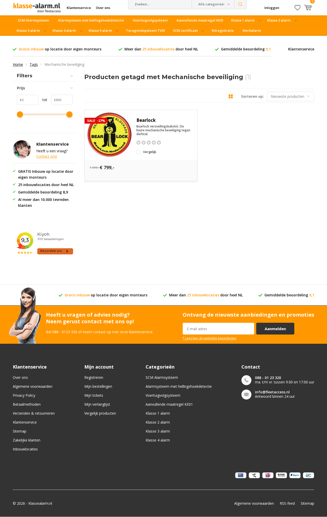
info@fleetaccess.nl (272, 392)
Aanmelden (275, 328)
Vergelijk (149, 152)
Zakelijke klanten (26, 440)
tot (42, 99)
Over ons (20, 377)
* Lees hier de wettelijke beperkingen (209, 338)
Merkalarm (252, 30)
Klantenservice (301, 49)
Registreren (93, 377)
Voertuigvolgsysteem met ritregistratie (50, 40)
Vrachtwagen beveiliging (140, 40)
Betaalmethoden (27, 404)
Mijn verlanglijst (97, 404)
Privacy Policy (24, 395)
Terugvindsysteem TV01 (145, 30)
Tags (34, 64)
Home (18, 64)
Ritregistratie (223, 30)
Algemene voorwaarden (32, 386)
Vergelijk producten (100, 413)
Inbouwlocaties (25, 449)
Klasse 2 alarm (278, 20)
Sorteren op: (252, 96)
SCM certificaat (185, 30)
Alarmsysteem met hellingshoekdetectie (91, 20)
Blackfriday (179, 40)
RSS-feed (287, 503)
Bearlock (146, 120)
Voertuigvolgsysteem (150, 20)
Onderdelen (101, 40)
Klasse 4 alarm (64, 30)
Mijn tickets (93, 395)
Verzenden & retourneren (34, 413)
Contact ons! (46, 156)
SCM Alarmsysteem (33, 20)
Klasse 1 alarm (242, 20)
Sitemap (19, 431)
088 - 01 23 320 (268, 377)
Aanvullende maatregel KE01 (200, 20)
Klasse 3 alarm (28, 30)
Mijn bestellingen (98, 386)
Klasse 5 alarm (100, 30)
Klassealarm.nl (40, 503)
